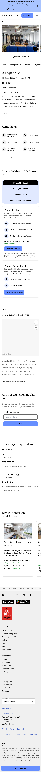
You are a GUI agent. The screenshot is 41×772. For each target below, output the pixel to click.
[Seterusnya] (5, 6)
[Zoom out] (36, 327)
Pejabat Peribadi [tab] (20, 183)
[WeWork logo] (7, 15)
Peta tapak (33, 734)
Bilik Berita (6, 643)
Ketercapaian (21, 734)
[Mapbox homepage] (7, 354)
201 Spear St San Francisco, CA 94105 (15, 315)
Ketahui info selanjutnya (14, 10)
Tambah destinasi (11, 412)
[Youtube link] (3, 595)
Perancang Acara (8, 669)
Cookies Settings (8, 734)
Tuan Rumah (6, 662)
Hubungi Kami (7, 682)
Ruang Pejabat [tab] (15, 65)
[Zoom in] (36, 322)
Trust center (6, 649)
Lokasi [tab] (27, 65)
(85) (9, 83)
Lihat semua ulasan (9, 500)
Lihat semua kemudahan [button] (11, 158)
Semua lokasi (6, 588)
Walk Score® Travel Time (32, 432)
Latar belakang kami (9, 634)
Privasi (4, 729)
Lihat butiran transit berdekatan (13, 382)
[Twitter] (24, 595)
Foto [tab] (4, 65)
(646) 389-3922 (7, 714)
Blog (3, 646)
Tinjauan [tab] (37, 65)
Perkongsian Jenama (9, 672)
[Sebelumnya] (3, 6)
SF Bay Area (29, 588)
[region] (20, 337)
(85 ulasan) (12, 450)
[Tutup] (38, 6)
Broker (4, 659)
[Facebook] (10, 595)
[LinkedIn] (31, 595)
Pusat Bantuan (7, 688)
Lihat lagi (5, 113)
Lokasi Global (7, 630)
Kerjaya (4, 640)
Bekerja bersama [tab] (20, 189)
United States (17, 588)
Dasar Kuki (21, 729)
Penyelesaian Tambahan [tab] (20, 200)
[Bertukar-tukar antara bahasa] (17, 15)
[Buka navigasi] (37, 15)
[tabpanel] (20, 43)
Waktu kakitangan (9, 87)
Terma (12, 729)
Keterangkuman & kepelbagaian (13, 637)
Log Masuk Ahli (7, 685)
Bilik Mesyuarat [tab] (20, 194)
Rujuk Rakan (6, 665)
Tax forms (5, 691)
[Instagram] (17, 595)
